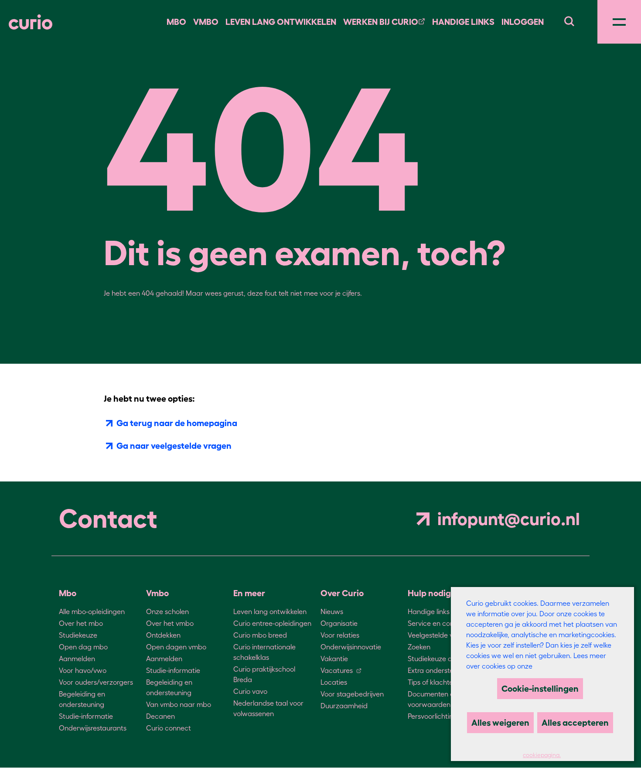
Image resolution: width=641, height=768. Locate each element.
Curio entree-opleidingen (272, 623)
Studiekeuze (78, 635)
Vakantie (334, 658)
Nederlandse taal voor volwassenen (268, 708)
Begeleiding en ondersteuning (82, 699)
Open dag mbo (83, 647)
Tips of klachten (432, 682)
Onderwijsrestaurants (92, 728)
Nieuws (331, 611)
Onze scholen (167, 611)
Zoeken (419, 647)
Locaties (333, 682)
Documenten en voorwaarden (433, 699)
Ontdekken (163, 635)
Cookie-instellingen (540, 688)
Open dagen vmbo (176, 647)
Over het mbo (81, 623)
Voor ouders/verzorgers (96, 682)
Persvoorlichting (432, 716)
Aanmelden (77, 658)
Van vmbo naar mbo (178, 704)
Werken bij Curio (380, 22)
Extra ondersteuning (439, 670)
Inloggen (522, 22)
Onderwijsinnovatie (350, 647)
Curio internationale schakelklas (264, 652)
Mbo (176, 22)
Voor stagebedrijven (352, 694)
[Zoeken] (569, 20)
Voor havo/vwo (82, 670)
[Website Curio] (30, 22)
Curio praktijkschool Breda (264, 674)
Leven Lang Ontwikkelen (280, 22)
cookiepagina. (542, 755)
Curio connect (168, 728)
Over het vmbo (170, 623)
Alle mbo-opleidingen (92, 611)
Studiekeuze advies (438, 658)
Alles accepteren (575, 722)
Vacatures (336, 670)
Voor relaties (339, 635)
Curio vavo (250, 691)
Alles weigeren (500, 722)
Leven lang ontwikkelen (270, 611)
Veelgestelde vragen (440, 635)
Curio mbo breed (260, 635)
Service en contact (437, 623)
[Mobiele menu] (619, 22)
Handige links (463, 22)
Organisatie (339, 623)
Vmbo (205, 22)
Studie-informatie (86, 716)
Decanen (160, 716)
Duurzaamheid (344, 706)
